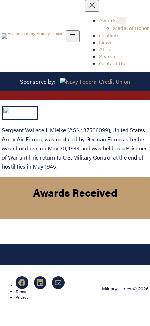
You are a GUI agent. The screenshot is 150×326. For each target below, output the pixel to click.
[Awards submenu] (121, 20)
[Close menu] (92, 6)
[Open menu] (73, 36)
